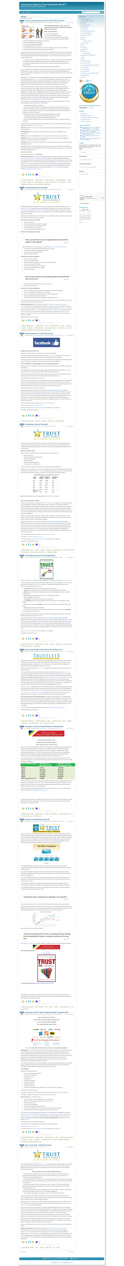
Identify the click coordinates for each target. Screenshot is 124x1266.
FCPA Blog (34, 1116)
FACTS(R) (68, 325)
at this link (43, 378)
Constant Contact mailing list (39, 407)
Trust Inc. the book (86, 121)
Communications (48, 557)
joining (40, 615)
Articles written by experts (32, 22)
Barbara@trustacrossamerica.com (39, 790)
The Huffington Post (53, 1114)
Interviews (84, 47)
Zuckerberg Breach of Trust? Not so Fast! (38, 333)
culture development (49, 22)
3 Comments (70, 1014)
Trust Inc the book (86, 119)
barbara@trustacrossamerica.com (33, 169)
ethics (63, 721)
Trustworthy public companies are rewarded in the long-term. (45, 897)
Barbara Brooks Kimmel (27, 180)
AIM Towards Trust (86, 19)
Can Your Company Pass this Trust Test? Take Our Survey (44, 21)
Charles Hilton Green (87, 130)
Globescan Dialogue (64, 1114)
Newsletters (88, 53)
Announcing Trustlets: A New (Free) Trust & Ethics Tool (43, 649)
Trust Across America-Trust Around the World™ (43, 4)
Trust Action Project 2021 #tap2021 (90, 65)
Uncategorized (49, 1014)
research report (38, 79)
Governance (29, 426)
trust (41, 723)
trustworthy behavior (52, 552)
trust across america (51, 182)
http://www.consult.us (87, 115)
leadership (30, 182)
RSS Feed (47, 1258)
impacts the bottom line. (66, 580)
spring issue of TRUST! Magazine (58, 247)
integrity (24, 182)
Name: (81, 149)
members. (27, 1119)
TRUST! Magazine (54, 309)
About (28, 12)
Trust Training (85, 71)
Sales (83, 59)
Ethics (51, 335)
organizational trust (39, 182)
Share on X (66, 242)
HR (83, 45)
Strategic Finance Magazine (41, 1114)
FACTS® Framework (48, 503)
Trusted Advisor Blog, (26, 1116)
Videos (83, 77)
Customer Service (86, 35)
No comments (70, 426)
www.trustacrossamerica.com (48, 403)
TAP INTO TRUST (54, 189)
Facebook (37, 421)
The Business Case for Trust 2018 (36, 424)
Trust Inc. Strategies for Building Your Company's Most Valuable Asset (46, 183)
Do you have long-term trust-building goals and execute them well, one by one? (47, 277)
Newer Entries (23, 1251)
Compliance (56, 557)
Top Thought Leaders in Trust (63, 677)
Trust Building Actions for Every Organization (40, 555)
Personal (84, 51)
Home (22, 12)
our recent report (37, 125)
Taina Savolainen (86, 133)
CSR (46, 1007)
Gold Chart (84, 113)
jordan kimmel (54, 814)
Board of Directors (49, 180)
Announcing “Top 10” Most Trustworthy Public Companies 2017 (46, 1012)
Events (27, 1014)
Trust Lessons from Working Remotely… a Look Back (91, 128)
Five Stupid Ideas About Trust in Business (91, 131)
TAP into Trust (54, 167)
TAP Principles (24, 210)
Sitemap (55, 1258)
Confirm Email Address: (85, 163)
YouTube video (43, 1164)
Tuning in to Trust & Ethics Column (90, 73)
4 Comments (70, 335)
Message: (81, 171)
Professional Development (43, 651)
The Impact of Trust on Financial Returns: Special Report (43, 726)
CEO (46, 325)
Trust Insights (85, 67)
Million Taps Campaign (39, 210)
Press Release (32, 651)
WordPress (59, 1262)
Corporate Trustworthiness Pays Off (36, 819)
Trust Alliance (37, 584)
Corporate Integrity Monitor (32, 728)
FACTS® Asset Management (33, 1233)
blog (32, 759)
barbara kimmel (39, 180)
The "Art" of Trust (86, 63)
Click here (28, 1048)
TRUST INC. (51, 1231)
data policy (51, 355)
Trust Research (39, 426)
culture (69, 180)
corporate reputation (61, 180)
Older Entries (71, 1251)
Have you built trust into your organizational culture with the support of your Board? (46, 240)
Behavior (41, 22)
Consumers (46, 335)
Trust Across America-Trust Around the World (32, 692)
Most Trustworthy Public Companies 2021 (91, 133)
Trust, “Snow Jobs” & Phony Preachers (38, 1145)
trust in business (62, 182)
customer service (56, 721)
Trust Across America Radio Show (90, 117)
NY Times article (41, 668)
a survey (41, 664)
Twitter (90, 80)
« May (80, 222)
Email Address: (83, 156)
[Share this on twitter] (31, 174)
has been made (27, 208)
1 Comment (70, 22)
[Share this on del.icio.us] (38, 174)
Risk (54, 335)
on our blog (40, 471)
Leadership (46, 189)
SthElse (71, 1262)
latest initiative (26, 686)
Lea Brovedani (85, 127)
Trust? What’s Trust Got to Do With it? (91, 139)
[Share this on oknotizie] (25, 174)
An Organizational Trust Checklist (35, 187)
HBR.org (32, 59)
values (58, 1247)
